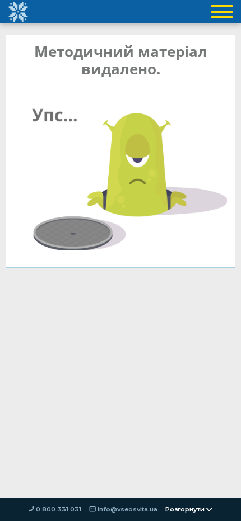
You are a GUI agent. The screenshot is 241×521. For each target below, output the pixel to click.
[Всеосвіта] (18, 12)
